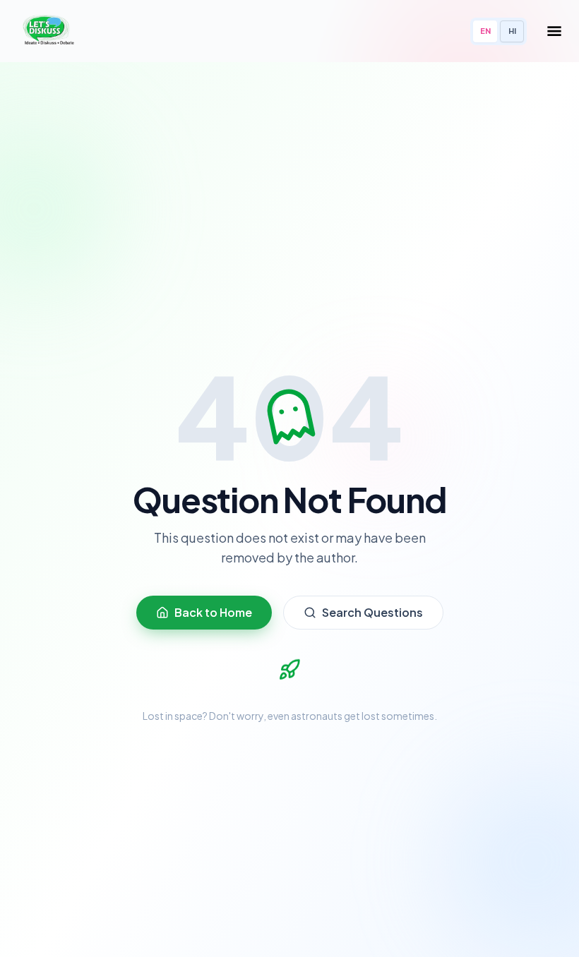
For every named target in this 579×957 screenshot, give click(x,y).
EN (485, 30)
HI (512, 30)
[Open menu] (554, 31)
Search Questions (372, 612)
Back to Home (213, 612)
